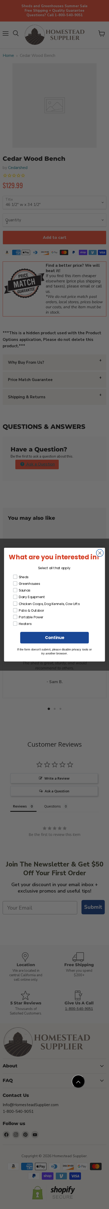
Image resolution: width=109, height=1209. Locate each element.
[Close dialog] (99, 552)
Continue (54, 637)
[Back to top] (78, 1081)
